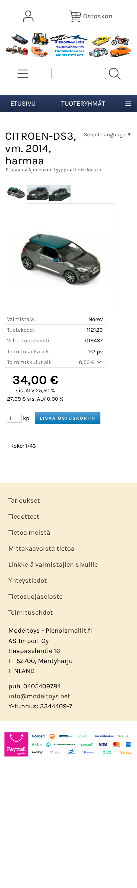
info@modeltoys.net (39, 696)
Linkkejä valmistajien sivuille (53, 564)
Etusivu (23, 103)
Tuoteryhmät (83, 103)
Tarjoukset (24, 500)
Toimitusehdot (30, 612)
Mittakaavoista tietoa (41, 548)
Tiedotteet (23, 516)
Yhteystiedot (27, 580)
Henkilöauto (87, 170)
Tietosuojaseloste (35, 596)
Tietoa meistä (29, 532)
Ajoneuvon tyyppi (48, 170)
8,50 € (87, 362)
